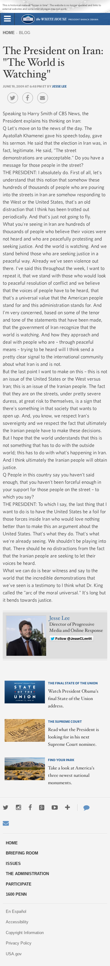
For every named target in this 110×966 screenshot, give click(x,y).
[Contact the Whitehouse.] (83, 807)
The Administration (27, 873)
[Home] (59, 23)
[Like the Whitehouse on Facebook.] (30, 807)
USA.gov (14, 954)
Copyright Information (25, 932)
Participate (18, 884)
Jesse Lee (59, 86)
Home (9, 32)
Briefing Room (22, 853)
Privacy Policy (18, 943)
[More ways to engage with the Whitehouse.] (67, 807)
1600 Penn (16, 894)
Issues (13, 863)
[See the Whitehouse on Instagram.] (18, 807)
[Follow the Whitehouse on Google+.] (41, 807)
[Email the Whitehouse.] (6, 823)
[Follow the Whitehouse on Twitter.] (6, 807)
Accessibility (17, 922)
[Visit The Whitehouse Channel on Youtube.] (55, 807)
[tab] (7, 19)
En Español (16, 911)
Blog (24, 32)
